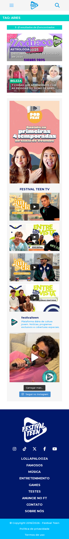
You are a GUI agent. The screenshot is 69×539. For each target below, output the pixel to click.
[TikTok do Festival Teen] (24, 449)
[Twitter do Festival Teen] (34, 449)
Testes (34, 491)
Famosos (34, 465)
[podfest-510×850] (34, 141)
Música (34, 472)
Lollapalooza (34, 459)
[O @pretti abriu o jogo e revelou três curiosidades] (34, 357)
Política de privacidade (34, 528)
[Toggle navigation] (11, 5)
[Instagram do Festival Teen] (14, 449)
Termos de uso (35, 534)
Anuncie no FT (34, 498)
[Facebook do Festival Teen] (45, 449)
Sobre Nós (34, 511)
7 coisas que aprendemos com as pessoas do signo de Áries (34, 87)
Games (34, 485)
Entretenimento (34, 478)
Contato (34, 505)
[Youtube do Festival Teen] (55, 449)
